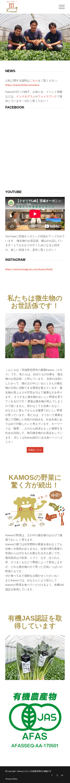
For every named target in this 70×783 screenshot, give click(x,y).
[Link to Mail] (62, 775)
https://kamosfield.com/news (22, 84)
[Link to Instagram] (57, 775)
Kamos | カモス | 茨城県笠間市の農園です (34, 771)
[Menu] (60, 7)
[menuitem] (60, 7)
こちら (34, 80)
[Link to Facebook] (52, 775)
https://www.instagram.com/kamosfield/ (29, 269)
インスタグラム (25, 96)
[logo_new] (29, 7)
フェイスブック (47, 96)
